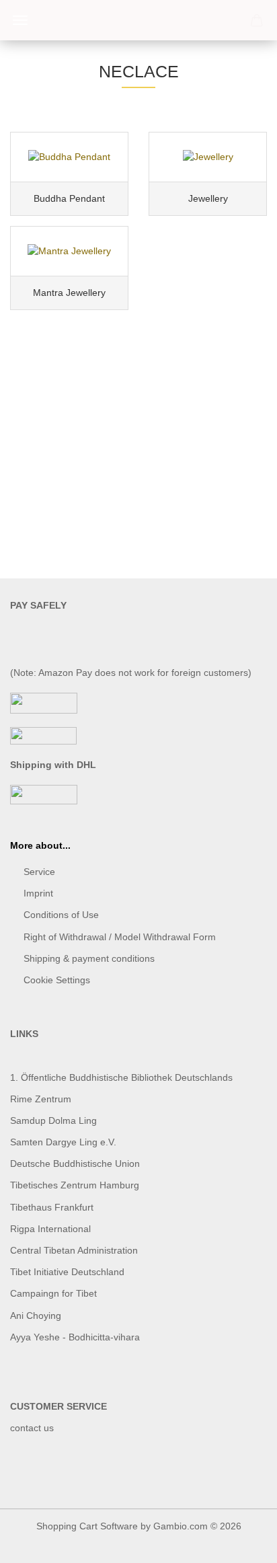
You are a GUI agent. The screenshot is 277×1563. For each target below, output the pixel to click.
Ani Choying (35, 1315)
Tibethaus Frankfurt (51, 1207)
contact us (32, 1427)
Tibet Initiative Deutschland (67, 1271)
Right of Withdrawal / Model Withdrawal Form (120, 936)
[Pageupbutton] (240, 1542)
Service (39, 871)
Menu (20, 20)
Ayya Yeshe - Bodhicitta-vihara (75, 1337)
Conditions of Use (61, 914)
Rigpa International (51, 1228)
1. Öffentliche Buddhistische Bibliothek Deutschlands (121, 1077)
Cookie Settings (57, 980)
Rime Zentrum (40, 1099)
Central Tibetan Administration (74, 1250)
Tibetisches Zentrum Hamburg (74, 1185)
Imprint (38, 893)
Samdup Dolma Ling (53, 1120)
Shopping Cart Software (87, 1526)
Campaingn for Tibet (53, 1293)
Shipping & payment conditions (89, 958)
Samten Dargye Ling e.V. (63, 1142)
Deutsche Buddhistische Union (75, 1163)
